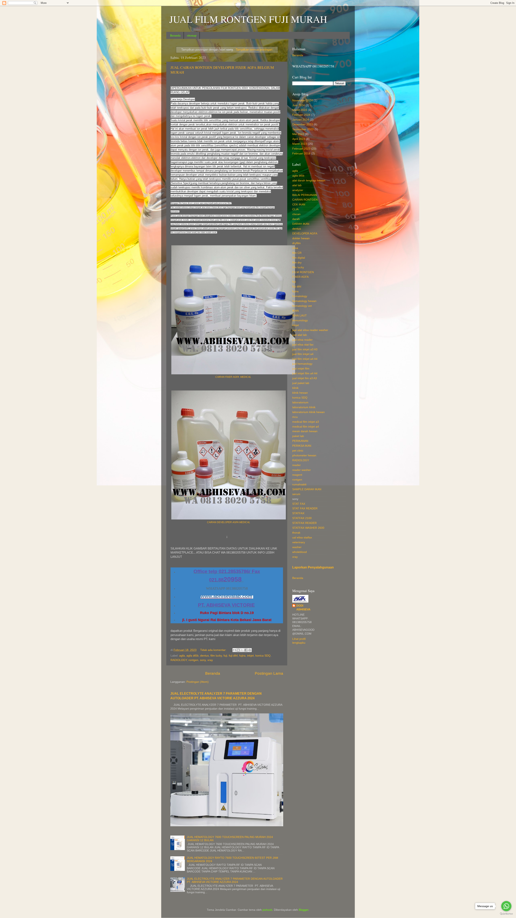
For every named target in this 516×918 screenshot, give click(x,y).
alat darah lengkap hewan (308, 180)
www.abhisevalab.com (226, 596)
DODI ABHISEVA (303, 607)
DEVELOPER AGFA (304, 233)
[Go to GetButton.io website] (506, 914)
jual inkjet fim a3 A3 (304, 378)
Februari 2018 (301, 153)
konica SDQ (262, 655)
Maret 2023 (299, 143)
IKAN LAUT (299, 315)
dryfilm (296, 243)
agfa (182, 655)
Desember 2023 (302, 124)
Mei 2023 (298, 134)
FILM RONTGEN (303, 272)
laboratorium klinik (303, 407)
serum (296, 494)
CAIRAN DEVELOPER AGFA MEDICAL (228, 522)
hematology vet (302, 305)
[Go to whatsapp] (506, 906)
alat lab (297, 185)
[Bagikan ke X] (242, 650)
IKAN (295, 310)
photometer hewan (304, 455)
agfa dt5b (192, 655)
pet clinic (297, 450)
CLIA (295, 209)
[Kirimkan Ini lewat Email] (234, 650)
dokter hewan (301, 238)
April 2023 (298, 139)
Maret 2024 (299, 109)
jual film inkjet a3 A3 (304, 349)
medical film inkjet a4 (305, 426)
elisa (295, 248)
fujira (242, 655)
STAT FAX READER (304, 508)
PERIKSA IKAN (301, 445)
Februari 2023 (301, 148)
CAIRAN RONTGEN (305, 199)
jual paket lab (300, 383)
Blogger (303, 909)
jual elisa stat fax (302, 344)
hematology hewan (304, 301)
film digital (298, 257)
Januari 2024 (300, 119)
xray (210, 660)
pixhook (267, 909)
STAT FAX (298, 503)
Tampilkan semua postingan (254, 49)
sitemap (192, 35)
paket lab (298, 436)
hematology (299, 296)
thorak (296, 532)
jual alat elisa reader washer (310, 330)
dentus (204, 655)
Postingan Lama (269, 673)
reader (296, 465)
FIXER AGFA (300, 276)
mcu (295, 416)
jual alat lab (299, 334)
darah (296, 219)
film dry (297, 262)
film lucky (216, 655)
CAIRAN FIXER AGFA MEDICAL (233, 377)
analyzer (297, 190)
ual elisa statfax (302, 537)
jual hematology (302, 363)
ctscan (296, 214)
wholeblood (299, 552)
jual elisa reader (302, 339)
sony (203, 660)
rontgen (193, 660)
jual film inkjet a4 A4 (304, 358)
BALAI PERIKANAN (304, 195)
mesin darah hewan (304, 431)
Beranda (175, 35)
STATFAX (298, 513)
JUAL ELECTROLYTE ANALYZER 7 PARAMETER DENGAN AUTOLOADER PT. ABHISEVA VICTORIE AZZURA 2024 (235, 880)
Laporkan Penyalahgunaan (313, 567)
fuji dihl (233, 655)
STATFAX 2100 (302, 518)
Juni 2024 (298, 105)
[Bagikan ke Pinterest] (250, 650)
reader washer (301, 469)
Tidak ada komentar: (213, 650)
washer (297, 547)
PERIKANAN (300, 440)
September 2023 (303, 129)
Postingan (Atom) (197, 681)
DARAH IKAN (300, 223)
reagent (297, 474)
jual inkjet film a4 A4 (304, 373)
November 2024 (302, 100)
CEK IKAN (298, 204)
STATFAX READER (304, 523)
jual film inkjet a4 (302, 354)
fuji (225, 655)
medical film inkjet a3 (305, 421)
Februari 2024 (301, 114)
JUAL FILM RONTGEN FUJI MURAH (248, 18)
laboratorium (300, 402)
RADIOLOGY (179, 660)
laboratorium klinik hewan (308, 412)
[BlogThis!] (238, 650)
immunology (300, 320)
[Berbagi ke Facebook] (246, 650)
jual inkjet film (300, 368)
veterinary (298, 542)
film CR (297, 252)
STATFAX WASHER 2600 (308, 527)
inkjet (250, 655)
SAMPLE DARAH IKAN (306, 489)
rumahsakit (299, 484)
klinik (295, 387)
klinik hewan (300, 392)
